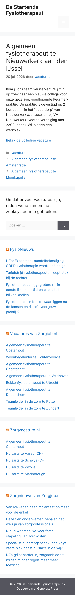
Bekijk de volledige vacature (28, 140)
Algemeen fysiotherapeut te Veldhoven (37, 376)
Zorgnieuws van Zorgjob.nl (35, 495)
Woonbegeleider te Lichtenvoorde (33, 357)
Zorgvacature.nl (25, 430)
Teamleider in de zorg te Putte (30, 401)
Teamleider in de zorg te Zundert (32, 408)
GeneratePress (48, 588)
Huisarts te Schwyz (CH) (26, 460)
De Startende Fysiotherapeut (25, 10)
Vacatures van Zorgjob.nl (33, 333)
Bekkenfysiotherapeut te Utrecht (32, 383)
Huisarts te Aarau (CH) (24, 453)
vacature (18, 153)
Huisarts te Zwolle (20, 467)
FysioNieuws (22, 249)
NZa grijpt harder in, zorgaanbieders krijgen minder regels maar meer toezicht (35, 560)
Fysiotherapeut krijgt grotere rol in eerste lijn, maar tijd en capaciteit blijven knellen (33, 290)
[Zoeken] (63, 225)
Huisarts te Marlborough (25, 474)
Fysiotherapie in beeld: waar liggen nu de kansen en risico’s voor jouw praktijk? (36, 307)
